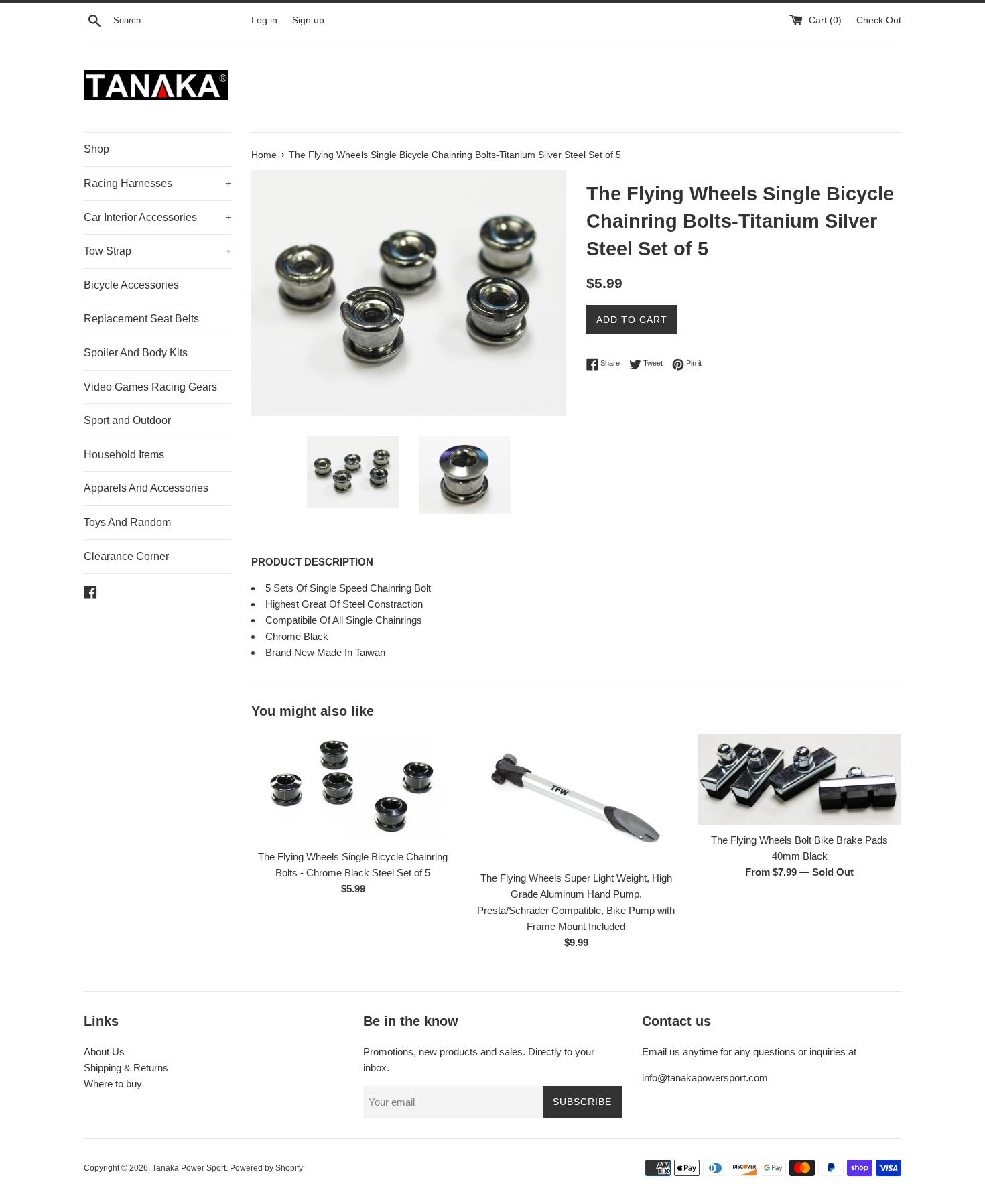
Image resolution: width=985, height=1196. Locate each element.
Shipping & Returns (126, 1067)
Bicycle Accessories (131, 285)
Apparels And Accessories (146, 488)
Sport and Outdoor (127, 420)
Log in (264, 20)
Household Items (124, 454)
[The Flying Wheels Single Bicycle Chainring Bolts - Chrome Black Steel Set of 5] (352, 788)
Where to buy (113, 1083)
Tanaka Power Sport (189, 1168)
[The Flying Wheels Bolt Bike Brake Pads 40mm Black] (799, 779)
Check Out (878, 20)
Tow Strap (157, 251)
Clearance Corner (126, 556)
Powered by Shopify (266, 1168)
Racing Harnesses (157, 183)
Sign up (308, 20)
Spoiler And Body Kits (136, 352)
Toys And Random (127, 522)
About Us (104, 1051)
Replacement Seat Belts (141, 318)
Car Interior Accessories (157, 217)
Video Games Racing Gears (150, 387)
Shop (96, 149)
